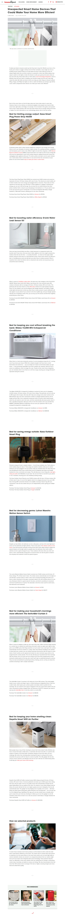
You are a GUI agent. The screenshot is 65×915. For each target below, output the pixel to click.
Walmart (53, 302)
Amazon (37, 194)
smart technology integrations (43, 76)
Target (32, 490)
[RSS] (53, 2)
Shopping (10, 6)
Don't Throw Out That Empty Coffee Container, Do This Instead (50, 904)
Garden (40, 2)
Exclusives (22, 2)
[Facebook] (48, 2)
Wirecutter (32, 286)
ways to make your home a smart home (34, 159)
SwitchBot (55, 44)
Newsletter (60, 2)
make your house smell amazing (25, 760)
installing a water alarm (24, 281)
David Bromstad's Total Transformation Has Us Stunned (26, 903)
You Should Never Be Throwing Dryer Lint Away (13, 903)
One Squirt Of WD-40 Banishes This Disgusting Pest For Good (38, 904)
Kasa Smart (53, 461)
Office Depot (38, 197)
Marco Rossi (11, 15)
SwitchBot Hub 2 (20, 690)
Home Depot (38, 590)
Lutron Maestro (52, 540)
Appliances (16, 6)
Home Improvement (31, 2)
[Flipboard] (50, 2)
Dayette (53, 746)
